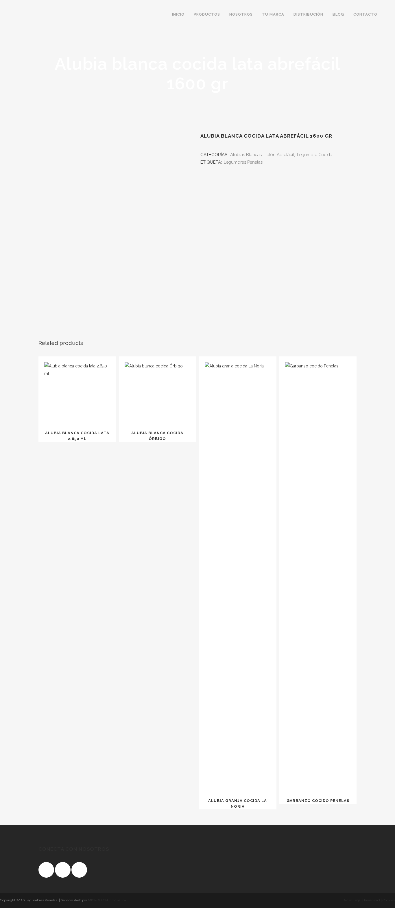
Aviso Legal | (353, 900)
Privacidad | (372, 900)
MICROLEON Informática (107, 900)
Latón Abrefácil (279, 154)
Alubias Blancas (246, 154)
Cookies (388, 900)
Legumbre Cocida (314, 154)
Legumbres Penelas (243, 162)
